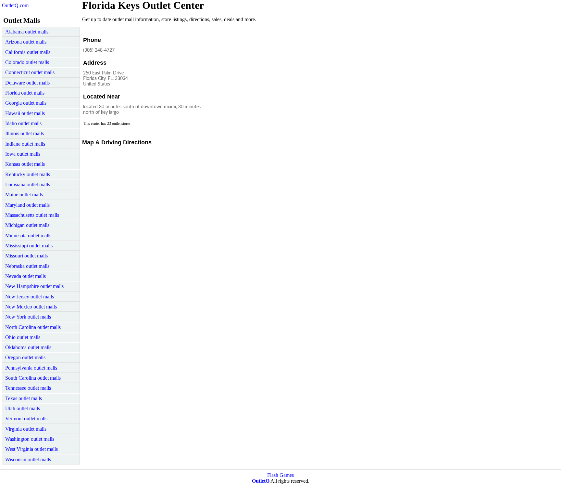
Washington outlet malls (29, 439)
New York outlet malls (28, 317)
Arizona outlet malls (25, 42)
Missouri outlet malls (26, 255)
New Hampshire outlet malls (34, 286)
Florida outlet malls (24, 93)
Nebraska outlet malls (27, 266)
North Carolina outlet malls (33, 327)
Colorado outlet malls (27, 62)
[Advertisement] (265, 76)
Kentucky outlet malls (27, 174)
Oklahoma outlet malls (28, 347)
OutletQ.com (15, 5)
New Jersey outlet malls (29, 296)
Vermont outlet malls (26, 418)
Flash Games (280, 475)
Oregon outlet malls (25, 357)
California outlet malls (27, 52)
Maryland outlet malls (27, 205)
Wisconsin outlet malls (28, 459)
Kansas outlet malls (25, 164)
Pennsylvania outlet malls (31, 368)
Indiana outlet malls (25, 144)
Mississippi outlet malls (29, 245)
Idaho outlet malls (23, 123)
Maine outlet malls (24, 194)
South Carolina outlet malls (33, 378)
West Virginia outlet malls (31, 449)
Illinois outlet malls (24, 133)
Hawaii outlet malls (25, 113)
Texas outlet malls (23, 398)
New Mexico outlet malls (31, 306)
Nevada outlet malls (25, 276)
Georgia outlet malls (25, 103)
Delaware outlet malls (27, 82)
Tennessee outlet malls (28, 388)
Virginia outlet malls (25, 429)
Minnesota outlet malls (28, 235)
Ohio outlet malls (22, 337)
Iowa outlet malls (22, 154)
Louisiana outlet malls (27, 184)
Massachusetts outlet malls (32, 215)
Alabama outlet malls (26, 31)
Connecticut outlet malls (30, 72)
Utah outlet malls (22, 408)
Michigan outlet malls (27, 225)
